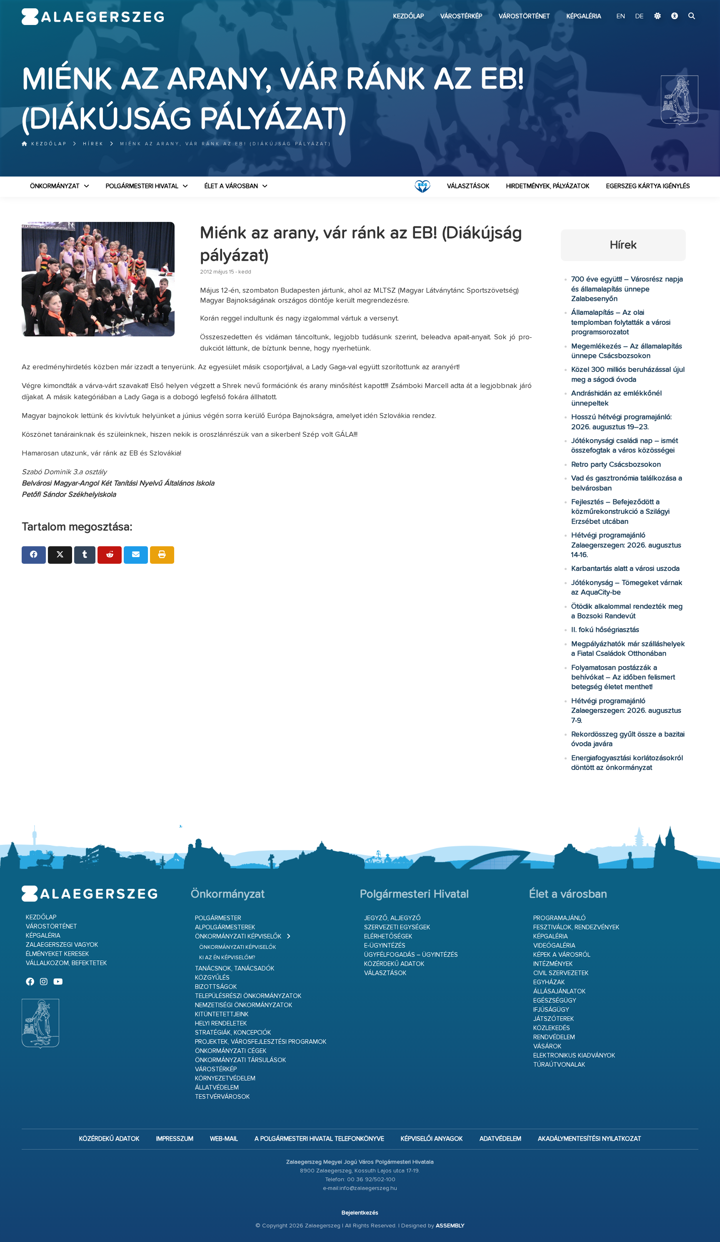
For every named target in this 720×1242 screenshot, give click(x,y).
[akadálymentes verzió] (674, 16)
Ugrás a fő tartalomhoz (677, 4)
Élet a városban (231, 186)
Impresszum (174, 1139)
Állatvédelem (217, 1088)
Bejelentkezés (360, 1213)
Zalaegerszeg (93, 16)
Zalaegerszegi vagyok (62, 945)
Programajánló (559, 918)
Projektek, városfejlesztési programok (261, 1042)
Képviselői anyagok (432, 1139)
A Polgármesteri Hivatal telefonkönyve (319, 1139)
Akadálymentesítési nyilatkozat (589, 1139)
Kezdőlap (408, 16)
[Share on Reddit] (110, 555)
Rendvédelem (554, 1037)
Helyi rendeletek (221, 1023)
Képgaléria (584, 16)
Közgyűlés (212, 978)
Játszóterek (553, 1019)
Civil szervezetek (561, 973)
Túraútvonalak (559, 1065)
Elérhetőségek (388, 936)
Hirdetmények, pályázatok (548, 186)
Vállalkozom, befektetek (66, 963)
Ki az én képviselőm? (227, 958)
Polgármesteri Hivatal (142, 186)
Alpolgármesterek (225, 927)
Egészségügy (554, 1001)
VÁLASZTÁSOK (468, 186)
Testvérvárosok (222, 1097)
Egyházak (549, 982)
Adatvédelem (500, 1139)
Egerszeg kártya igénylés (648, 186)
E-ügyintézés (384, 946)
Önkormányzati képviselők (238, 936)
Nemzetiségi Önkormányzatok (243, 1005)
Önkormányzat (55, 186)
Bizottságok (216, 987)
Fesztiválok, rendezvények (576, 927)
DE (639, 16)
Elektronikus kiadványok (574, 1056)
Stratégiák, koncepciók (233, 1033)
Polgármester (218, 918)
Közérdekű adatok (394, 964)
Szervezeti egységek (397, 927)
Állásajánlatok (559, 991)
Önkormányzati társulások (240, 1060)
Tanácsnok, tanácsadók (235, 969)
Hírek (93, 144)
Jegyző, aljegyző (392, 918)
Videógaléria (554, 946)
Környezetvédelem (225, 1078)
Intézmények (553, 964)
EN (621, 16)
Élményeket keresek (57, 954)
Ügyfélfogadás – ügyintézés (411, 955)
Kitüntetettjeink (222, 1014)
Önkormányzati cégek (231, 1051)
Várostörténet (524, 16)
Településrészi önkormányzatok (248, 996)
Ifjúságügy (551, 1010)
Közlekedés (551, 1028)
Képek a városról (561, 955)
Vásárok (547, 1046)
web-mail (224, 1139)
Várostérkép (461, 16)
